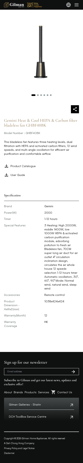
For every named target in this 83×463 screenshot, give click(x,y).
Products (30, 392)
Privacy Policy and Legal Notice (19, 448)
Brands (18, 392)
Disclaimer (9, 453)
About (8, 392)
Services (43, 392)
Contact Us (64, 392)
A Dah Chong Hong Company (19, 443)
